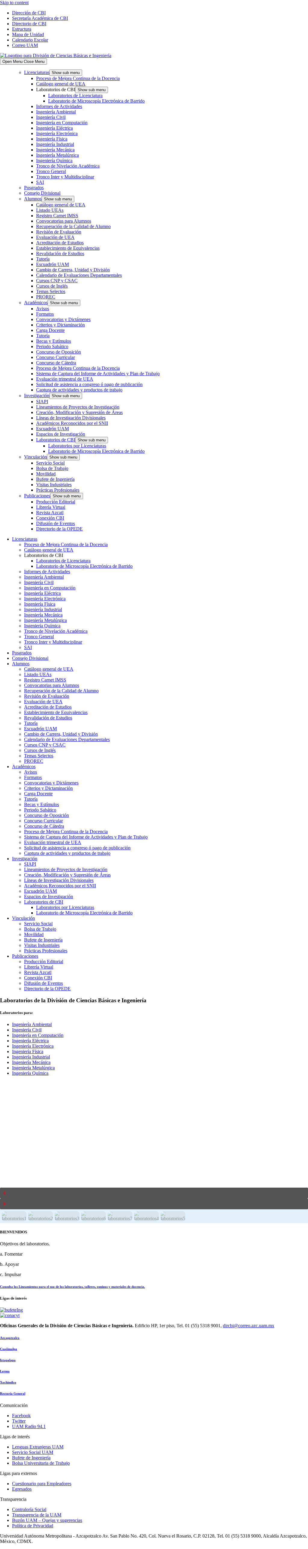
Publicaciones (37, 495)
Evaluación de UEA (55, 237)
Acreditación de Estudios (60, 242)
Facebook (21, 1415)
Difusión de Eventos (55, 523)
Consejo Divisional (42, 193)
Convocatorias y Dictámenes (63, 319)
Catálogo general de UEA (60, 83)
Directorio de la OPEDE (59, 528)
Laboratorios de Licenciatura (75, 95)
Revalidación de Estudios (60, 253)
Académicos (36, 302)
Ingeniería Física (51, 138)
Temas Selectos (50, 291)
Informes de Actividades (59, 106)
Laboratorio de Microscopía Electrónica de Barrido (96, 101)
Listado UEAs (49, 210)
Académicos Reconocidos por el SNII (72, 423)
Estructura (21, 29)
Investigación (36, 395)
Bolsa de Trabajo (52, 468)
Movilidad (46, 473)
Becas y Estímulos (53, 341)
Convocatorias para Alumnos (63, 221)
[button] (154, 1193)
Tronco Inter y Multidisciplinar (65, 176)
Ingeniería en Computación (62, 122)
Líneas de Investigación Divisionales (71, 417)
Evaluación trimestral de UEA (64, 379)
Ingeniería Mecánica (55, 149)
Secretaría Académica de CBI (40, 18)
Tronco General (51, 171)
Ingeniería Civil (51, 117)
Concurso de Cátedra (56, 362)
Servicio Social (50, 462)
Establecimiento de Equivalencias (68, 248)
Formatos (45, 314)
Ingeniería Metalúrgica (57, 155)
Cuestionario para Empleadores (41, 1483)
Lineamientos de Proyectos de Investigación (77, 407)
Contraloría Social (29, 1509)
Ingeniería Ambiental (56, 111)
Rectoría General (12, 1393)
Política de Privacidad (32, 1525)
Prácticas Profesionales (57, 490)
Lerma (5, 1371)
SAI (40, 182)
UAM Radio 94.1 (29, 1426)
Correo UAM (25, 45)
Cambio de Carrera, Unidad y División (73, 269)
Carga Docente (50, 330)
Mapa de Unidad (28, 34)
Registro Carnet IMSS (57, 215)
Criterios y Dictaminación (60, 324)
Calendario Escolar (30, 39)
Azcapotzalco (10, 1338)
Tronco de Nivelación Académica (68, 166)
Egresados (22, 1489)
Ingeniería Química (54, 160)
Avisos (42, 308)
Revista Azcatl (49, 512)
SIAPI (42, 401)
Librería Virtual (50, 507)
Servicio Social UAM (32, 1452)
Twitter (19, 1421)
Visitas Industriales (54, 484)
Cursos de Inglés (52, 286)
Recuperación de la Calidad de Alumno (73, 226)
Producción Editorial (55, 501)
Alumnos (33, 198)
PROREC (45, 296)
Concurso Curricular (55, 357)
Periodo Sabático (52, 346)
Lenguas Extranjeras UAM (37, 1446)
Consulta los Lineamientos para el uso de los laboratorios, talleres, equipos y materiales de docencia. (72, 1286)
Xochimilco (8, 1382)
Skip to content (14, 2)
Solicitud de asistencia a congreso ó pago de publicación (89, 384)
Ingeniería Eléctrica (54, 128)
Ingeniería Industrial (55, 144)
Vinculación (35, 456)
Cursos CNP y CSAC (57, 280)
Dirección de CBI (29, 12)
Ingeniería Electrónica (57, 133)
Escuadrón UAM (52, 264)
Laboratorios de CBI (55, 439)
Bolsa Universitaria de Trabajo (41, 1463)
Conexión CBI (50, 518)
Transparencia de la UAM (36, 1514)
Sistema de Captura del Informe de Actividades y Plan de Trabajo (98, 373)
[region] (154, 1152)
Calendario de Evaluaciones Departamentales (79, 275)
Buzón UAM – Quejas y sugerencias (47, 1520)
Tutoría (43, 258)
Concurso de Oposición (58, 351)
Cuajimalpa (8, 1349)
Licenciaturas (36, 72)
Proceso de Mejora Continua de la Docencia (78, 78)
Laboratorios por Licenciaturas (77, 445)
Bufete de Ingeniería (55, 479)
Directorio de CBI (29, 23)
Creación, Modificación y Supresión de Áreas (79, 412)
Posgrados (34, 187)
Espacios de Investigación (60, 434)
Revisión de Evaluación (58, 231)
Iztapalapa (8, 1360)
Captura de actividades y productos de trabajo (79, 389)
